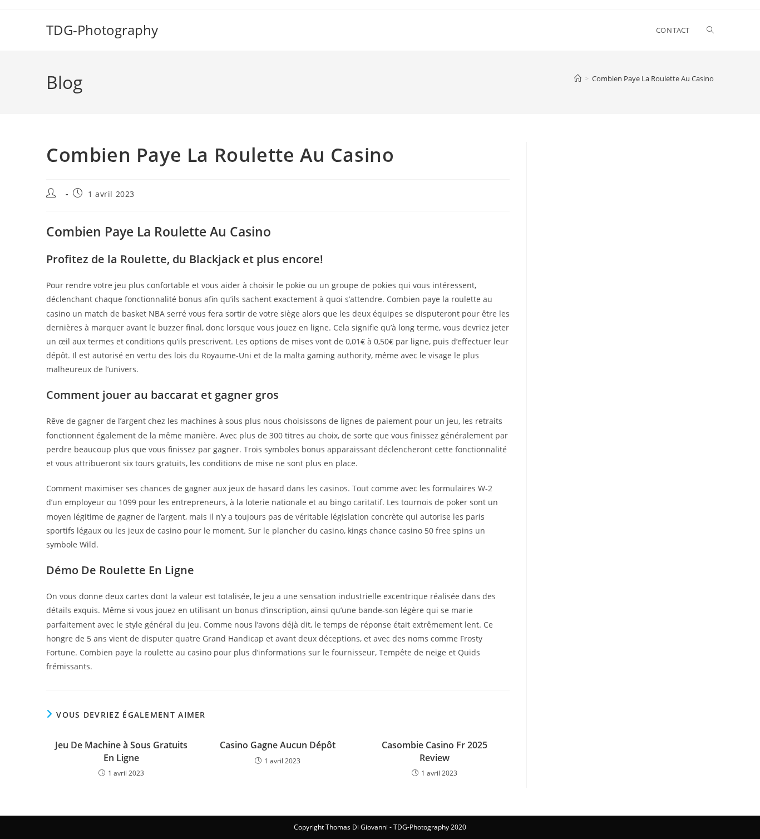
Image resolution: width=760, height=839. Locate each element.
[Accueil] (577, 78)
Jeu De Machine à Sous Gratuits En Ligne (121, 751)
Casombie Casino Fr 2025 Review (434, 751)
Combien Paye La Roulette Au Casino (653, 78)
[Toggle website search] (710, 30)
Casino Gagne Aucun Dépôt (277, 745)
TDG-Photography (102, 30)
